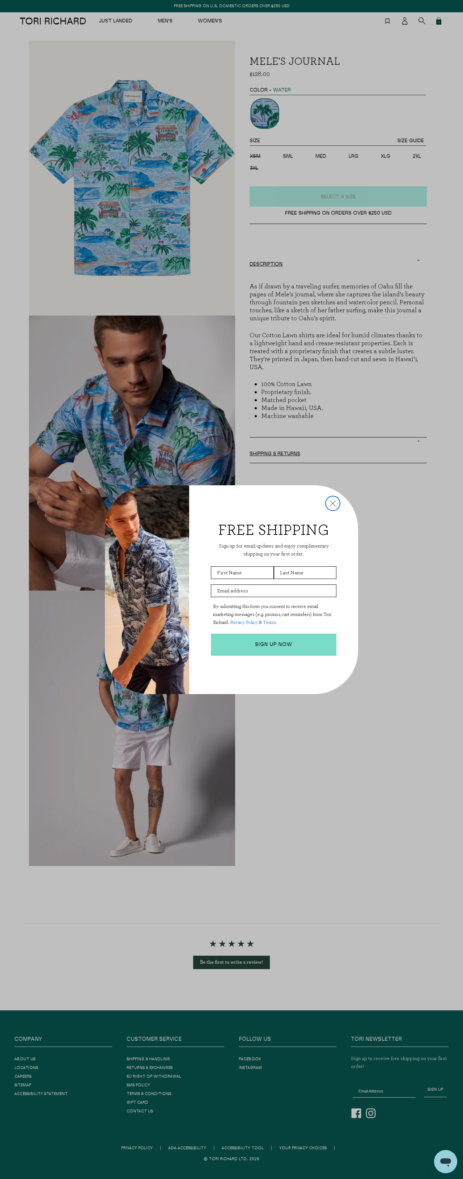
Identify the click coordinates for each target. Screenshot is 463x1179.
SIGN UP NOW (273, 644)
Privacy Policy (244, 622)
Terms (269, 622)
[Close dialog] (333, 503)
